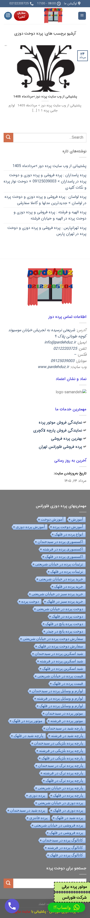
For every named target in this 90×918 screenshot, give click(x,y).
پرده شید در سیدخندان (27, 810)
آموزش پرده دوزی (30, 527)
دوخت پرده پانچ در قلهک (64, 624)
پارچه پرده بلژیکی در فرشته (61, 751)
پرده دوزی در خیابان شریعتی (60, 803)
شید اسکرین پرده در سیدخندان (59, 654)
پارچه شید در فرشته (67, 736)
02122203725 (65, 349)
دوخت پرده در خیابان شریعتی (60, 609)
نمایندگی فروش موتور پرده (60, 423)
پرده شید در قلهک (69, 818)
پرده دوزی (37, 795)
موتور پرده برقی (74, 887)
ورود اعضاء (45, 904)
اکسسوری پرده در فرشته (63, 549)
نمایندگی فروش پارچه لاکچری (57, 430)
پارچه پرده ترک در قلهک (64, 780)
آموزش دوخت (52, 519)
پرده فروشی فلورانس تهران (60, 447)
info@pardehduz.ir (60, 342)
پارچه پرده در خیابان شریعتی (60, 788)
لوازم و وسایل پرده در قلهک (61, 706)
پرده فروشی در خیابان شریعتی (58, 825)
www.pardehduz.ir (53, 367)
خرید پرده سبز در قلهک (65, 601)
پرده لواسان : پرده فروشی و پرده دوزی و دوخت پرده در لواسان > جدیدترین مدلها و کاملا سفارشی (45, 200)
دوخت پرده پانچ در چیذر (64, 631)
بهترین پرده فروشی (66, 439)
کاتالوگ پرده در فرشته (65, 848)
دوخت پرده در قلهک (67, 616)
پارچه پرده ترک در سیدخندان (60, 765)
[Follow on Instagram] (8, 16)
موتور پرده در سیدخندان (64, 713)
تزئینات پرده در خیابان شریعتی (59, 564)
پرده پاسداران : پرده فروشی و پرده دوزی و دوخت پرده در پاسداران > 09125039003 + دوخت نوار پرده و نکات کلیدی (45, 181)
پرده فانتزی (38, 818)
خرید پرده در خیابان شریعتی (61, 579)
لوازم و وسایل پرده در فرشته (60, 698)
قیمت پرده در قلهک (68, 683)
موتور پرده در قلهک (27, 721)
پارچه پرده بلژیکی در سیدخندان (58, 743)
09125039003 (62, 361)
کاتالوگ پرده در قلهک (66, 855)
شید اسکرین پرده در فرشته (61, 661)
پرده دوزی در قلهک (68, 810)
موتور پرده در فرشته (66, 721)
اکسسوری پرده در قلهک (64, 557)
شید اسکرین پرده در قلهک (62, 668)
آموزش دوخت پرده (68, 527)
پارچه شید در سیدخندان (64, 728)
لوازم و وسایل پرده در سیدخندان (57, 691)
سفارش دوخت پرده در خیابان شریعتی (53, 639)
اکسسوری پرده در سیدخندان (60, 542)
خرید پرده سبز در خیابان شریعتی (57, 594)
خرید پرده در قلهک (68, 586)
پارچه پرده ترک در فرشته (63, 773)
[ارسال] (8, 137)
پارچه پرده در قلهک (68, 795)
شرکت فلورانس (74, 898)
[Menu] (82, 16)
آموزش (77, 519)
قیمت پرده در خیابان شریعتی (60, 676)
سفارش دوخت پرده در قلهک (60, 646)
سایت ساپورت (20, 911)
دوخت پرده (30, 601)
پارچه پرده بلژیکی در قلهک (62, 758)
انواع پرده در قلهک (68, 534)
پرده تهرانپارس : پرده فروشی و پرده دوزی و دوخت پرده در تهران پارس (46, 231)
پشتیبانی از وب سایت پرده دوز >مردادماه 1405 (45, 97)
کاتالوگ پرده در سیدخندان (62, 840)
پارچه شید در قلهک (28, 736)
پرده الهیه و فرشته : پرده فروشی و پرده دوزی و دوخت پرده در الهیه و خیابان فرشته (50, 215)
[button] (66, 907)
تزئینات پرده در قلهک (66, 571)
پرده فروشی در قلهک (66, 833)
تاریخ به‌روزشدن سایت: (69, 473)
